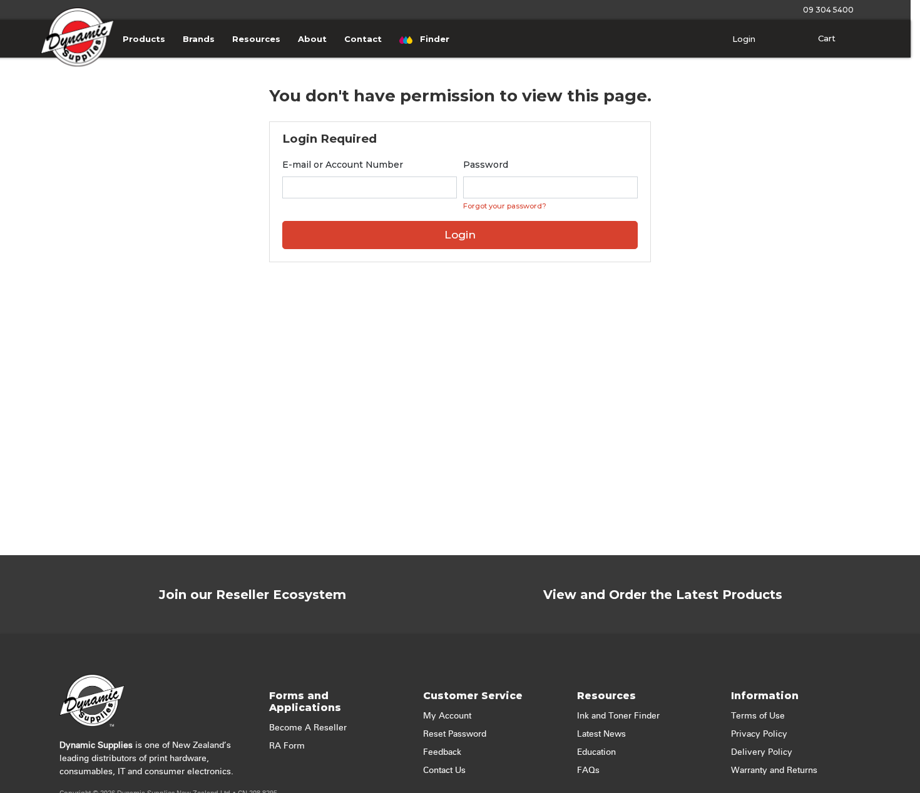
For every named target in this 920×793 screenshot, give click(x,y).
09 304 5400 (826, 9)
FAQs (588, 770)
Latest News (601, 734)
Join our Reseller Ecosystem (252, 594)
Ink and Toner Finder (618, 716)
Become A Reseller (308, 728)
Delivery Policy (761, 752)
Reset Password (454, 734)
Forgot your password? (504, 206)
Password (485, 164)
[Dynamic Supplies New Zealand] (78, 52)
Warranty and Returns (774, 770)
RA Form (287, 746)
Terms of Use (758, 716)
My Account (447, 716)
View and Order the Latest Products (662, 594)
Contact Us (444, 770)
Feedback (442, 752)
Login (742, 39)
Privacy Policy (759, 734)
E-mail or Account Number (342, 164)
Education (596, 752)
